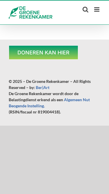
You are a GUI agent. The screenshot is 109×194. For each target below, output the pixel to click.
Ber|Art (42, 87)
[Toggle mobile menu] (97, 9)
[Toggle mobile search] (85, 9)
